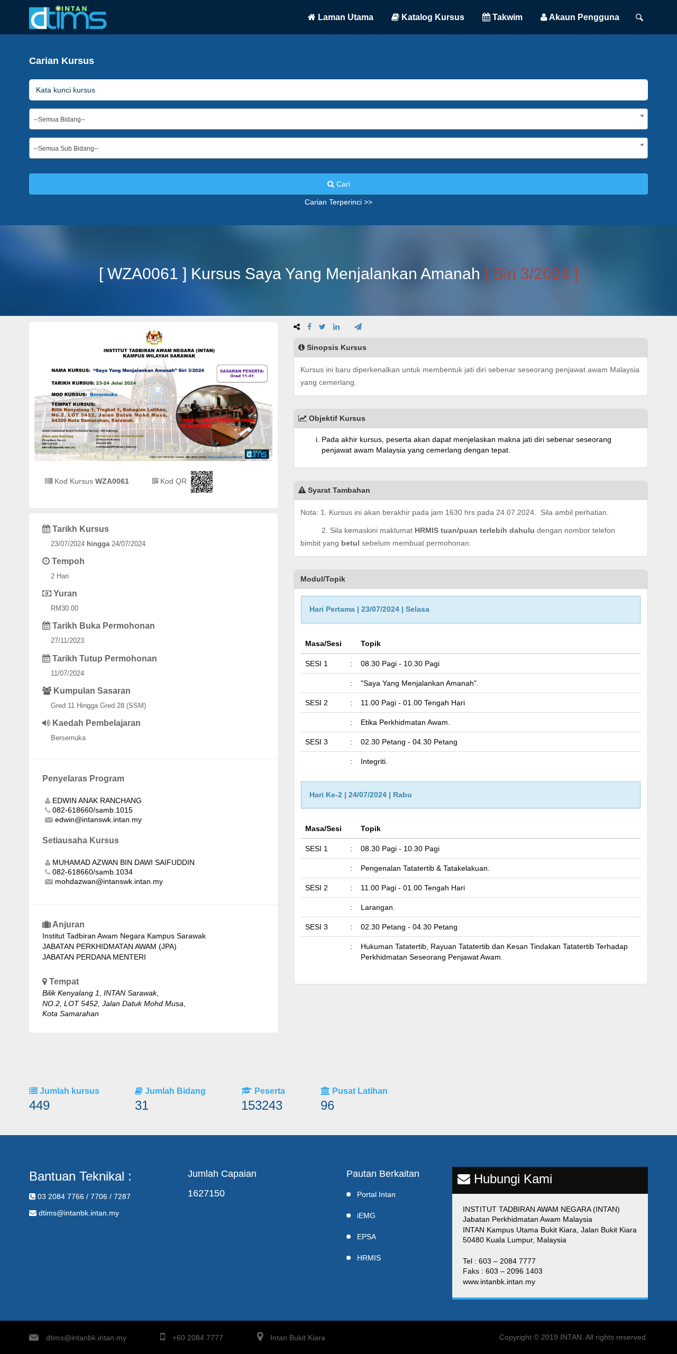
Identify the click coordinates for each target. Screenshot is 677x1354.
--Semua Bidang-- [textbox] (59, 119)
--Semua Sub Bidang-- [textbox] (66, 148)
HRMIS (369, 1258)
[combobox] (338, 119)
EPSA (366, 1236)
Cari (342, 184)
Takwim (506, 17)
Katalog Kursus (431, 17)
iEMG (366, 1215)
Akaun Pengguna (583, 17)
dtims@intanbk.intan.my (86, 1337)
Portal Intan (376, 1194)
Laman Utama (344, 17)
